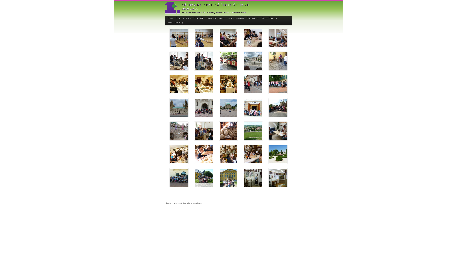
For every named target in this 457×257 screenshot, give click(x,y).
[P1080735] (228, 154)
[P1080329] (228, 37)
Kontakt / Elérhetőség (175, 23)
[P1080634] (278, 107)
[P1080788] (228, 177)
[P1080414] (179, 84)
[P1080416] (203, 84)
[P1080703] (278, 131)
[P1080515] (228, 107)
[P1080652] (203, 131)
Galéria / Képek (252, 18)
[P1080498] (203, 107)
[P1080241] (203, 37)
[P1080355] (278, 37)
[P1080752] (278, 154)
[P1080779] (179, 177)
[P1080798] (253, 177)
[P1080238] (179, 37)
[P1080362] (179, 61)
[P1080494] (179, 107)
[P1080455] (278, 84)
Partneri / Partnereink (269, 18)
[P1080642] (179, 131)
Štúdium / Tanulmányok (215, 18)
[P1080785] (203, 177)
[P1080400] (278, 61)
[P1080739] (253, 154)
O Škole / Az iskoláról (183, 18)
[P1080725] (179, 154)
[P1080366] (228, 61)
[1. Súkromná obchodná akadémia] (228, 8)
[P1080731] (203, 154)
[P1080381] (253, 61)
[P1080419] (228, 84)
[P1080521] (253, 107)
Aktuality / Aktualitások (236, 18)
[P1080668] (228, 131)
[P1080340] (253, 37)
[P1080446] (253, 84)
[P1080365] (203, 61)
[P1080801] (278, 177)
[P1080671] (253, 131)
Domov (170, 18)
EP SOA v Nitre (199, 18)
